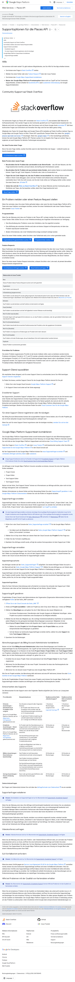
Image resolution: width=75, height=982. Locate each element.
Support (53, 939)
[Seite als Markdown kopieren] (55, 29)
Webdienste (29, 942)
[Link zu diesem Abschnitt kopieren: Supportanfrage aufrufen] (21, 561)
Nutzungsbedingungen (57, 942)
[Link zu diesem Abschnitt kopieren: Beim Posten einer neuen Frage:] (26, 161)
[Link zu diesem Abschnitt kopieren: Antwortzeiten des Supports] (28, 687)
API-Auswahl (6, 937)
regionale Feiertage (51, 710)
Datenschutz (21, 973)
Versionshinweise (7, 33)
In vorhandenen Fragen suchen (13, 155)
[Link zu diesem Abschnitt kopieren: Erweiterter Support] (21, 393)
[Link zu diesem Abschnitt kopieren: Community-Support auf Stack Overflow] (44, 92)
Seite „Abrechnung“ (34, 517)
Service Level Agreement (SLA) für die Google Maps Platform (44, 864)
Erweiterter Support (48, 459)
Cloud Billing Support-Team (58, 441)
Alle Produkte (6, 966)
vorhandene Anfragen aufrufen (11, 454)
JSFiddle (22, 182)
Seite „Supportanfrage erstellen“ (38, 524)
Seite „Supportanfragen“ (28, 565)
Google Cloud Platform (8, 963)
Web (27, 939)
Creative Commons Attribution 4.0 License (50, 907)
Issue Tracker (15, 208)
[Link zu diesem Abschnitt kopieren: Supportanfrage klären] (19, 582)
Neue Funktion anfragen (38, 268)
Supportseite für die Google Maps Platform (16, 448)
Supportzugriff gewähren (60, 491)
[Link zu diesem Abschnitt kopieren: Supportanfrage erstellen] (25, 499)
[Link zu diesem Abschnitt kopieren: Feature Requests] (16, 245)
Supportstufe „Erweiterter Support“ (57, 798)
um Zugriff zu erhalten (50, 507)
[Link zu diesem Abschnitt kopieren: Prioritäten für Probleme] (21, 350)
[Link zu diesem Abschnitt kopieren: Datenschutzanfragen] (19, 783)
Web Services (8, 8)
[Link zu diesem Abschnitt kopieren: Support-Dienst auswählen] (30, 370)
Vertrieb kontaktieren (64, 8)
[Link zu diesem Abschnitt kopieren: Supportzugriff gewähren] (25, 594)
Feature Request (33, 74)
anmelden (61, 125)
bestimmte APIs (34, 83)
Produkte (12, 25)
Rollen (12, 599)
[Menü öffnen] (3, 2)
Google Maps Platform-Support (41, 384)
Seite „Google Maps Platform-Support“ (50, 530)
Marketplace (54, 517)
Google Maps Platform (23, 25)
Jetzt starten (47, 8)
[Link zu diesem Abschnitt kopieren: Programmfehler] (16, 214)
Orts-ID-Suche (6, 939)
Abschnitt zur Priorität (65, 297)
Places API (21, 8)
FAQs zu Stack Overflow (27, 186)
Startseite (4, 25)
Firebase (4, 960)
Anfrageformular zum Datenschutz (48, 787)
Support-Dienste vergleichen (11, 377)
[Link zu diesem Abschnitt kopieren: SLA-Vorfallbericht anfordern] (28, 854)
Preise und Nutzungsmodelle (59, 934)
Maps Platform (22, 2)
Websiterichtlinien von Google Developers (55, 908)
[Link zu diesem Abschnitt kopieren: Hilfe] (8, 62)
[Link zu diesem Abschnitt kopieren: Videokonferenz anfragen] (26, 829)
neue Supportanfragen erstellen (53, 451)
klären (24, 454)
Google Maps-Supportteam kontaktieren (29, 77)
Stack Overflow (27, 70)
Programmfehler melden (42, 240)
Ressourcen (62, 25)
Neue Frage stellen (9, 192)
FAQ (3, 934)
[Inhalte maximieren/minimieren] (14, 38)
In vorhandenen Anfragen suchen (14, 268)
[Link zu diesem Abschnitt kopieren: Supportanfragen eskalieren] (27, 793)
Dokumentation (35, 25)
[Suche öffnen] (50, 2)
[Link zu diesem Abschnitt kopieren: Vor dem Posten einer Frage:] (24, 145)
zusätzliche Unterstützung (51, 83)
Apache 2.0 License (12, 908)
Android (28, 934)
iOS (27, 937)
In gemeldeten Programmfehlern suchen (16, 240)
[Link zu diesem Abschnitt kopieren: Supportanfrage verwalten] (26, 548)
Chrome (4, 957)
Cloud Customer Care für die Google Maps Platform (38, 461)
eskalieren (33, 454)
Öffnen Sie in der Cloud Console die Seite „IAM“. (21, 603)
